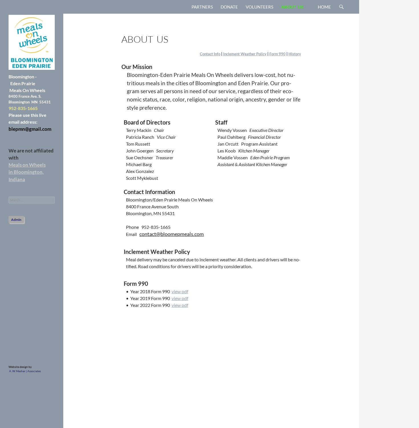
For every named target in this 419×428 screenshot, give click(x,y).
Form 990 (277, 54)
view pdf (180, 291)
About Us (292, 6)
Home (324, 6)
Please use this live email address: (30, 122)
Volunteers (259, 6)
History (294, 54)
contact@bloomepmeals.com (171, 234)
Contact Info (210, 54)
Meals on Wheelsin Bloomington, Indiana (27, 172)
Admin (16, 219)
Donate (229, 6)
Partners (202, 6)
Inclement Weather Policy (245, 54)
